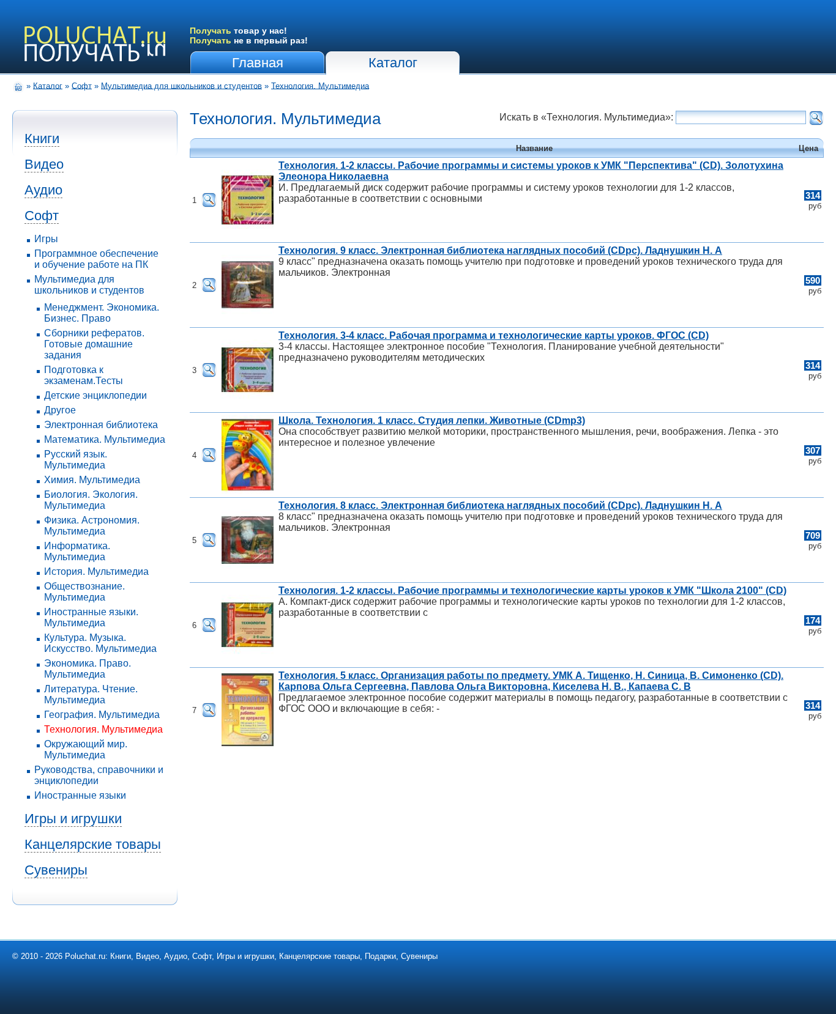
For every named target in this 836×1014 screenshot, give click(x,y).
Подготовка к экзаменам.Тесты (83, 375)
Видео (44, 164)
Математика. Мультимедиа (104, 439)
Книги (41, 138)
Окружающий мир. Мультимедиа (85, 749)
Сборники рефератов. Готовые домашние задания (94, 344)
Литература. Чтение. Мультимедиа (91, 694)
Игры (46, 239)
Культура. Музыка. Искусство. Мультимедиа (100, 643)
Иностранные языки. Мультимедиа (91, 617)
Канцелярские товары (92, 844)
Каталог (392, 62)
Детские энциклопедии (95, 395)
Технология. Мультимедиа (320, 85)
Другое (60, 410)
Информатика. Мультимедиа (77, 551)
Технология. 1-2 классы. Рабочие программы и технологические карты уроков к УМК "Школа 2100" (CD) (532, 590)
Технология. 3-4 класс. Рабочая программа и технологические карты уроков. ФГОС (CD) (493, 335)
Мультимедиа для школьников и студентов (181, 85)
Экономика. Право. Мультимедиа (87, 668)
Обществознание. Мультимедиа (84, 591)
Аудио (43, 190)
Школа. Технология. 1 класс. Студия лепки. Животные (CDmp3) (431, 420)
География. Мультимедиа (102, 714)
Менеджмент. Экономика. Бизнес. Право (101, 313)
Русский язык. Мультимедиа (75, 459)
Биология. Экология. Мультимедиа (91, 500)
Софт (82, 85)
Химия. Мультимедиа (92, 480)
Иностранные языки (80, 795)
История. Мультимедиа (96, 571)
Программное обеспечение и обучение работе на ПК (96, 259)
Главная (257, 62)
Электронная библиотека (101, 425)
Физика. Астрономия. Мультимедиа (92, 525)
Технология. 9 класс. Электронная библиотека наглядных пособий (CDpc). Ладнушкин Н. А (500, 250)
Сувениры (56, 870)
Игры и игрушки (73, 818)
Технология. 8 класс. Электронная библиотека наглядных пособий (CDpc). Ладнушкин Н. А (500, 505)
